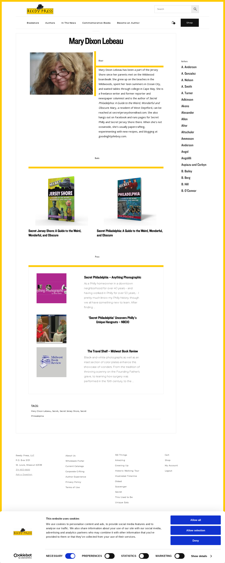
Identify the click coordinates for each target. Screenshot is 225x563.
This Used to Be (124, 497)
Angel (184, 151)
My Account (171, 465)
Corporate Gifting (75, 471)
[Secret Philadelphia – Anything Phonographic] (51, 288)
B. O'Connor (188, 190)
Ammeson (187, 138)
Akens (185, 106)
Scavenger (121, 486)
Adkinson (187, 99)
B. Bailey (186, 171)
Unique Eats (122, 502)
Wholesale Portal (75, 461)
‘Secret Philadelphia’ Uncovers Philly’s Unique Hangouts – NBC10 (113, 320)
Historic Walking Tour (127, 471)
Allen (184, 119)
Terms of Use (73, 487)
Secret (55, 411)
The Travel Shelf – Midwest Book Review (113, 351)
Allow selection (195, 530)
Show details (199, 556)
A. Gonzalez (188, 73)
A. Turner (187, 93)
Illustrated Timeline (126, 476)
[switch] (110, 556)
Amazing (120, 460)
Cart (167, 455)
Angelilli (186, 158)
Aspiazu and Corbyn (193, 164)
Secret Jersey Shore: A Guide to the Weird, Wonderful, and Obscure (54, 233)
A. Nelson (187, 80)
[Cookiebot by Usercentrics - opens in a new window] (22, 556)
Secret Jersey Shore (69, 411)
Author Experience (76, 477)
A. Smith (186, 86)
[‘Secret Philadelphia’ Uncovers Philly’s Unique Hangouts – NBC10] (51, 329)
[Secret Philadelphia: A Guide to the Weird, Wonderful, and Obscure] (130, 199)
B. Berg (185, 177)
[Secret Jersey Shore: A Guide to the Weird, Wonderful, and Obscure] (61, 199)
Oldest (118, 481)
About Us (71, 455)
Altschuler (187, 132)
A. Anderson (189, 67)
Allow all (195, 519)
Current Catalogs (75, 466)
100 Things (121, 455)
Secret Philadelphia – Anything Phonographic (112, 277)
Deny (195, 540)
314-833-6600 (23, 469)
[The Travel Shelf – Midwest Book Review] (51, 362)
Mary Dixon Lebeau (41, 411)
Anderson (187, 145)
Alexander (187, 112)
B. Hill (185, 184)
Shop (168, 460)
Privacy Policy (73, 482)
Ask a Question (24, 474)
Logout (168, 471)
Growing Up (121, 465)
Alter (184, 125)
